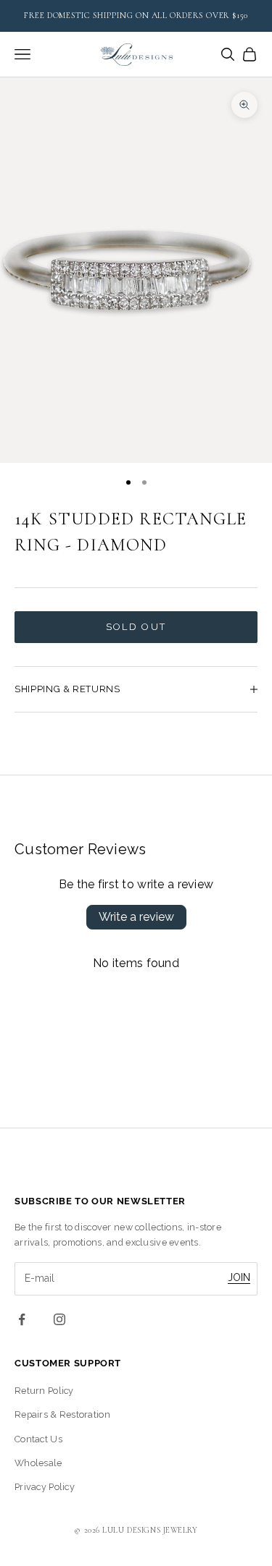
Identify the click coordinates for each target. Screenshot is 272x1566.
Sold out (136, 626)
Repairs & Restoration (62, 1414)
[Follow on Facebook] (22, 1319)
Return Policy (44, 1390)
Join (239, 1277)
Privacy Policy (45, 1486)
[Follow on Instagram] (59, 1319)
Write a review (136, 917)
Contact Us (38, 1439)
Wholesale (38, 1463)
